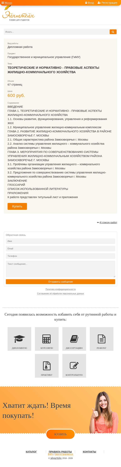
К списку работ (108, 222)
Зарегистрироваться (64, 454)
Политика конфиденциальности (61, 289)
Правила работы (60, 451)
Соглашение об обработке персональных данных (60, 293)
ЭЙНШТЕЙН (55, 458)
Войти (50, 454)
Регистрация (109, 2)
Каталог (31, 451)
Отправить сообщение (60, 281)
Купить (17, 206)
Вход (91, 2)
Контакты (89, 451)
